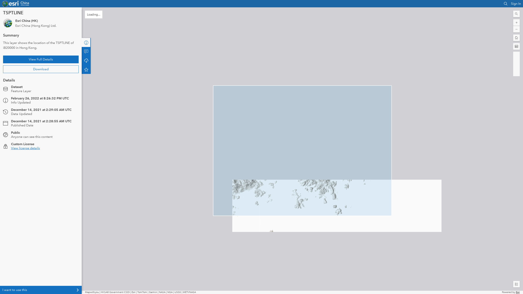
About (86, 42)
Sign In (516, 4)
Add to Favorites (86, 78)
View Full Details (41, 59)
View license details (25, 148)
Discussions (86, 51)
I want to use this (14, 290)
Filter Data (86, 60)
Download (41, 69)
